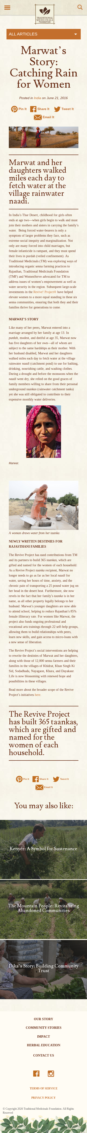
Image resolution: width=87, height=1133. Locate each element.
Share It (42, 109)
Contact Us (43, 1055)
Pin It (22, 109)
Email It (48, 117)
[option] (43, 1124)
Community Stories (43, 1027)
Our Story (43, 1019)
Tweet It (67, 109)
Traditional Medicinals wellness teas (44, 14)
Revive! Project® (44, 292)
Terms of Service (44, 1088)
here (37, 695)
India (37, 98)
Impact (43, 1036)
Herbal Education (43, 1045)
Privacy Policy (43, 1097)
